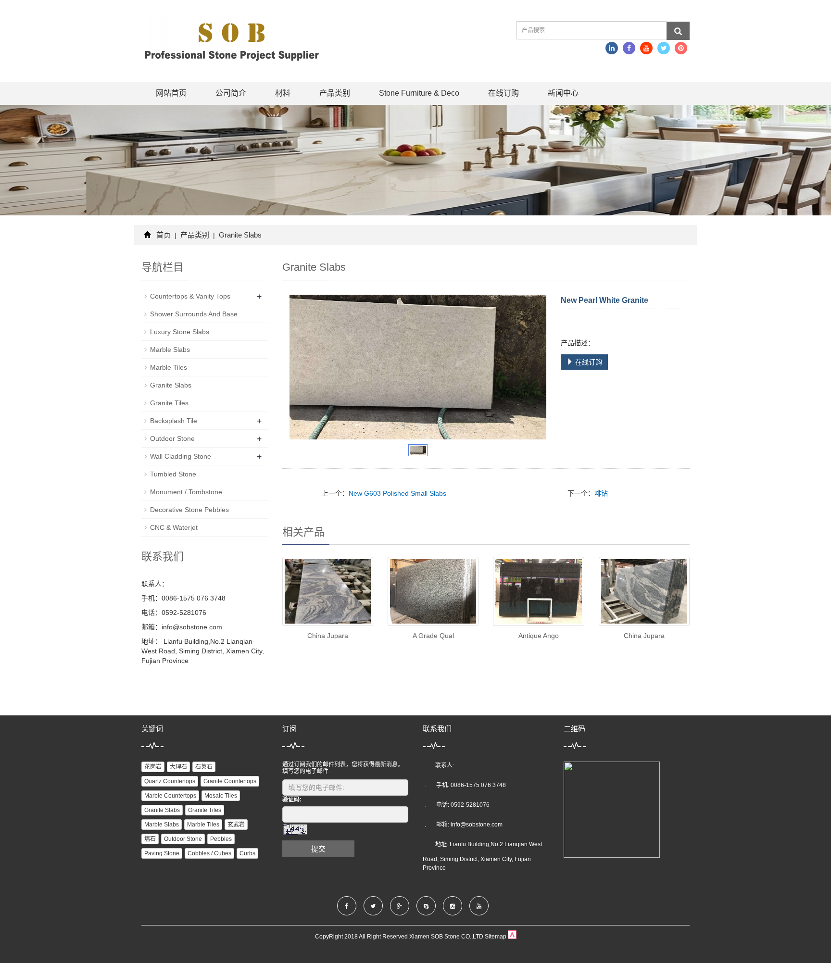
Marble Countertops (170, 795)
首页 (163, 235)
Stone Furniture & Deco (419, 93)
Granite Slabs (239, 235)
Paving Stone (161, 853)
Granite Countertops (229, 781)
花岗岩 (153, 766)
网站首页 (171, 93)
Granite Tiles (169, 403)
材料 (282, 93)
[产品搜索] (678, 31)
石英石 (204, 766)
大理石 (178, 766)
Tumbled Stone (173, 474)
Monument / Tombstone (186, 492)
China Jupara (327, 635)
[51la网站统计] (512, 936)
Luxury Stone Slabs (179, 332)
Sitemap (495, 936)
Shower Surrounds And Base (194, 314)
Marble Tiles (168, 367)
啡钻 (601, 493)
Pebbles (221, 839)
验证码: (292, 799)
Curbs (247, 853)
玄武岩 (236, 824)
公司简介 (230, 93)
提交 (318, 849)
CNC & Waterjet (174, 527)
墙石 (150, 839)
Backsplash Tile (173, 421)
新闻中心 (563, 93)
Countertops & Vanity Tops (190, 296)
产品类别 (334, 93)
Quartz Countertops (169, 781)
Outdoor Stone (172, 438)
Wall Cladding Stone (180, 456)
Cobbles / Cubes (209, 853)
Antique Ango (538, 635)
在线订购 (503, 93)
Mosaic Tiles (220, 795)
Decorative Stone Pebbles (189, 509)
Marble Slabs (170, 349)
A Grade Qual (433, 635)
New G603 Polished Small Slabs (397, 493)
